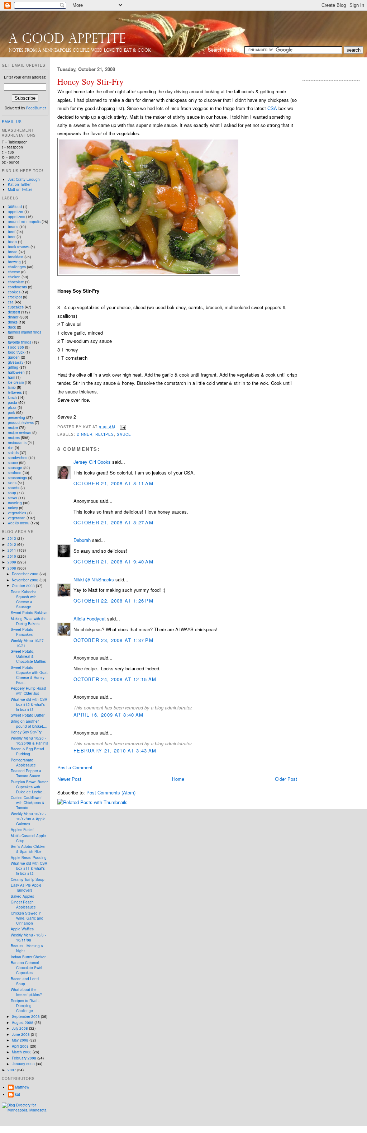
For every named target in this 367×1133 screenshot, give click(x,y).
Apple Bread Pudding (29, 857)
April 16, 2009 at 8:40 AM (108, 714)
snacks (13, 487)
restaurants (17, 442)
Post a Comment (74, 767)
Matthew (22, 1087)
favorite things (19, 342)
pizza (12, 407)
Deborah (82, 540)
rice (11, 447)
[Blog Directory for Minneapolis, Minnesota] (25, 1110)
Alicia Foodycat (89, 618)
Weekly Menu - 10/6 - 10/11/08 (28, 938)
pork (11, 412)
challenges (17, 266)
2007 (12, 1069)
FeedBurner (36, 107)
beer (11, 236)
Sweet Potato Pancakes (22, 632)
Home (178, 778)
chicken (14, 276)
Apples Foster (22, 829)
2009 (12, 562)
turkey (13, 507)
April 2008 (21, 1046)
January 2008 (24, 1063)
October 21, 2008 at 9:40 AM (113, 561)
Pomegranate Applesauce (23, 762)
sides (12, 482)
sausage (15, 467)
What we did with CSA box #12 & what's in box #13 (29, 704)
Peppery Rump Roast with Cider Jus (28, 691)
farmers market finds (24, 332)
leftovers (15, 392)
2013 (12, 538)
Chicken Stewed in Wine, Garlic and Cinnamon (27, 918)
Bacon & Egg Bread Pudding (27, 751)
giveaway (15, 362)
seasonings (17, 477)
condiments (17, 286)
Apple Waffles (22, 928)
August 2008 (23, 1022)
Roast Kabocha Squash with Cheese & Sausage (24, 599)
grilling (13, 367)
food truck (16, 352)
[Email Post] (122, 426)
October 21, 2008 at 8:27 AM (113, 522)
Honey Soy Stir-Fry (90, 81)
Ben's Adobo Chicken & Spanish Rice (29, 849)
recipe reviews (19, 432)
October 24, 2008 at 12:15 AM (114, 679)
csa (11, 302)
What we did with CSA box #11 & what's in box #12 (29, 868)
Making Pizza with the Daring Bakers (29, 621)
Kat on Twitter (19, 184)
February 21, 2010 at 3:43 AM (114, 750)
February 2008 (24, 1058)
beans (13, 226)
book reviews (18, 246)
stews (12, 497)
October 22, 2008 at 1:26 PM (113, 600)
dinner (84, 434)
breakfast (15, 256)
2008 (12, 568)
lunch (12, 397)
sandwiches (17, 457)
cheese (14, 271)
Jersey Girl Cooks (92, 461)
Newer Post (69, 778)
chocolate (16, 281)
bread (13, 251)
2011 (12, 550)
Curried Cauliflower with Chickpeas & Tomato (27, 802)
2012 (12, 544)
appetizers (16, 216)
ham (11, 377)
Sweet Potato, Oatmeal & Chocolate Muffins (28, 656)
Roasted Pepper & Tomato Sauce (26, 773)
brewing (14, 261)
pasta (12, 402)
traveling (15, 502)
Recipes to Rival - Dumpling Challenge (25, 1005)
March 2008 (22, 1051)
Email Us (12, 121)
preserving (16, 417)
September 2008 (26, 1016)
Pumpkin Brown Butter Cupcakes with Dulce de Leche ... (29, 786)
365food (15, 206)
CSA (272, 108)
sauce (124, 434)
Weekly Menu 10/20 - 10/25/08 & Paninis (29, 741)
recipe (13, 427)
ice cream (16, 382)
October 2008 (24, 585)
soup (12, 492)
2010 (12, 556)
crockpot (15, 296)
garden (14, 357)
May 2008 (20, 1040)
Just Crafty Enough (24, 179)
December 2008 (25, 573)
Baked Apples (22, 896)
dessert (14, 312)
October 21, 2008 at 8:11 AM (113, 483)
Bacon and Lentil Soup (25, 981)
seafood (15, 472)
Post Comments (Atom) (110, 792)
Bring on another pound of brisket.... (29, 724)
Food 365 (16, 347)
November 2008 (25, 579)
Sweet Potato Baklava (29, 612)
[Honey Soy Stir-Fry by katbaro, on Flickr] (148, 273)
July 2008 (20, 1028)
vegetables (17, 512)
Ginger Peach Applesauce (23, 905)
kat (17, 1094)
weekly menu (18, 522)
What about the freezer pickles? (26, 992)
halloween (16, 372)
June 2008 (21, 1034)
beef (11, 231)
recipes (104, 434)
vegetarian (16, 517)
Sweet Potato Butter (27, 715)
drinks (13, 322)
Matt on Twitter (20, 189)
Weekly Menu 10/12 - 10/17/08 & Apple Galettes (28, 818)
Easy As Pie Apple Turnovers (26, 888)
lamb (12, 387)
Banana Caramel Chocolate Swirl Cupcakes (26, 967)
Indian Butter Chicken (29, 956)
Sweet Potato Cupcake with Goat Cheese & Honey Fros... (29, 675)
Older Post (286, 778)
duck (12, 327)
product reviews (21, 422)
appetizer (15, 211)
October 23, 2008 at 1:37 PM (113, 640)
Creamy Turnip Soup (27, 879)
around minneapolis (24, 221)
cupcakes (16, 307)
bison (12, 241)
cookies (14, 291)
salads (13, 452)
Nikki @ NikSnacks (93, 579)
